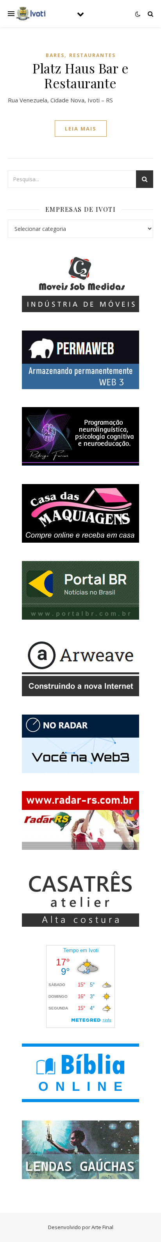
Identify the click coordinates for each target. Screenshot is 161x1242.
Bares (55, 55)
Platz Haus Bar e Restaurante (80, 75)
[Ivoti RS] (31, 14)
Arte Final (102, 1227)
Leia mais (81, 128)
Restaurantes (92, 55)
